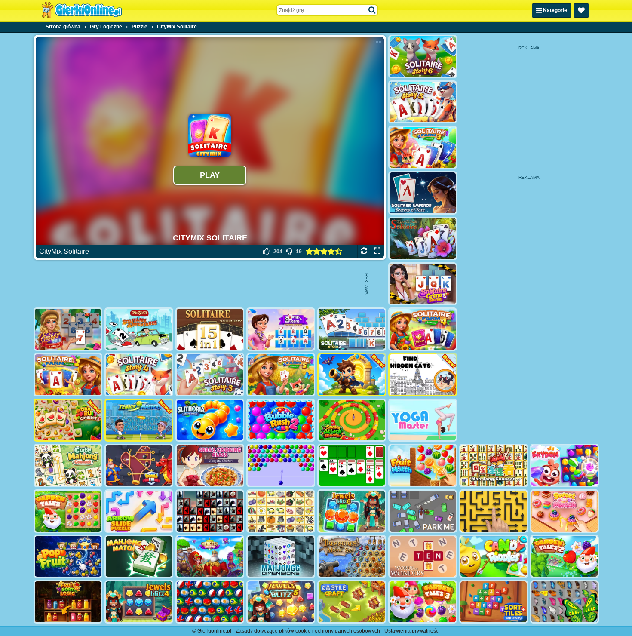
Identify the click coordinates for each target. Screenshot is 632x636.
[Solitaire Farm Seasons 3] (422, 147)
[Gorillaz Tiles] (209, 511)
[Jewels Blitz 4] (138, 602)
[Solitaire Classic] (351, 465)
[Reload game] (364, 251)
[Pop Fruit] (68, 556)
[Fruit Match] (422, 465)
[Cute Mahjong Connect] (68, 465)
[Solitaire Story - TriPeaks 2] (351, 329)
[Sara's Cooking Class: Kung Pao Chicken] (209, 465)
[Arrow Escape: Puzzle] (493, 511)
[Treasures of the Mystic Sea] (351, 556)
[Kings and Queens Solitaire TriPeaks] (280, 329)
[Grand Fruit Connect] (68, 420)
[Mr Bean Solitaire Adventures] (138, 329)
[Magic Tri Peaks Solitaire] (422, 238)
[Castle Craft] (351, 602)
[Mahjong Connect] (493, 465)
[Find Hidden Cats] (422, 374)
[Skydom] (564, 465)
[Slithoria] (209, 420)
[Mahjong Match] (138, 556)
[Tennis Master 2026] (138, 420)
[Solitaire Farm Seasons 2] (68, 374)
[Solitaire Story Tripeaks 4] (138, 374)
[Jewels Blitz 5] (280, 602)
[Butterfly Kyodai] (564, 602)
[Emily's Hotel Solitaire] (68, 329)
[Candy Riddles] (493, 556)
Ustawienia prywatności (412, 631)
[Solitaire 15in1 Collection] (209, 329)
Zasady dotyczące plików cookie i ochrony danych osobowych (308, 631)
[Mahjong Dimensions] (280, 556)
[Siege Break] (351, 374)
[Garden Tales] (68, 511)
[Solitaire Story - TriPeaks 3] (209, 374)
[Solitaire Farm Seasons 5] (280, 374)
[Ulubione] (581, 10)
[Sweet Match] (564, 511)
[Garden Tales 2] (564, 556)
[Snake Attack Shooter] (351, 420)
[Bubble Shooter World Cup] (209, 602)
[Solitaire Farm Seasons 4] (422, 329)
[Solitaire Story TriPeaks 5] (422, 102)
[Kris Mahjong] (280, 511)
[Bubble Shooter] (280, 465)
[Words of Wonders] (422, 556)
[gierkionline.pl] (82, 10)
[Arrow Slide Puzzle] (138, 511)
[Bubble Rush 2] (280, 420)
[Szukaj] (372, 10)
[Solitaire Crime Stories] (422, 284)
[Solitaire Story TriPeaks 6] (422, 56)
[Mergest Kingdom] (209, 556)
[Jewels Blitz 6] (351, 511)
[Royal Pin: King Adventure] (138, 465)
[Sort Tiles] (493, 602)
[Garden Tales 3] (422, 602)
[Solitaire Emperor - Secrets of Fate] (422, 193)
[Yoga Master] (422, 420)
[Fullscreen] (377, 251)
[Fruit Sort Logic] (68, 602)
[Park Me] (422, 511)
